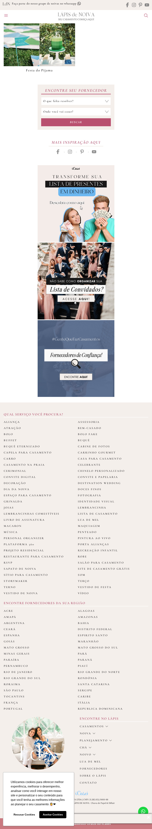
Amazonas (88, 617)
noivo (85, 754)
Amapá (10, 617)
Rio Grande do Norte (99, 672)
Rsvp (8, 562)
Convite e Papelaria (98, 477)
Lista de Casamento (98, 513)
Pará (82, 653)
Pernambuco (16, 666)
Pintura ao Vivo (94, 538)
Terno (10, 587)
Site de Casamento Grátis (104, 568)
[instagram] (134, 5)
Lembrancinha (92, 507)
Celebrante (89, 464)
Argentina (14, 623)
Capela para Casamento (28, 452)
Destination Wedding (99, 483)
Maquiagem (89, 526)
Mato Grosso (16, 647)
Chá (83, 747)
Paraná (85, 659)
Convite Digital (20, 477)
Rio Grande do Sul (22, 678)
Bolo (8, 434)
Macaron (13, 526)
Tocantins (14, 696)
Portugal (13, 708)
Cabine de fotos (94, 446)
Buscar (76, 122)
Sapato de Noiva (20, 568)
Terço (84, 581)
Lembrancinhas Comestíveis (32, 513)
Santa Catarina (94, 684)
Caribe (84, 696)
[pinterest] (140, 5)
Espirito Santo (93, 635)
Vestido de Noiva (21, 593)
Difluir (112, 803)
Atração (12, 428)
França (11, 702)
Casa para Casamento (100, 458)
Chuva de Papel (98, 803)
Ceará (10, 629)
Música (11, 532)
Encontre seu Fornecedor (76, 90)
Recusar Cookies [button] (24, 814)
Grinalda (13, 501)
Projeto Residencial (24, 550)
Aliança (12, 422)
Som (81, 575)
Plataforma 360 (19, 544)
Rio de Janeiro (18, 672)
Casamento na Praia (24, 464)
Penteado (87, 532)
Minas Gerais (17, 653)
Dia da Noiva (17, 489)
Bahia (83, 623)
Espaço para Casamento (28, 495)
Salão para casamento (101, 562)
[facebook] (127, 5)
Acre (8, 610)
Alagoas (86, 610)
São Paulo (14, 690)
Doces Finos (90, 489)
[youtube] (147, 5)
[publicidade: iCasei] (76, 203)
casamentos (92, 726)
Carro (10, 458)
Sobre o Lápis (93, 775)
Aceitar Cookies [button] (53, 814)
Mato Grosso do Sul (98, 647)
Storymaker (16, 581)
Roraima (12, 684)
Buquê (84, 440)
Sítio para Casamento (26, 575)
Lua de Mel (88, 519)
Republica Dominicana (100, 708)
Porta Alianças (93, 544)
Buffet (10, 440)
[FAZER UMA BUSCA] (144, 15)
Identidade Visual (96, 501)
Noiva (85, 733)
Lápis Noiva (76, 14)
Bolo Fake (88, 434)
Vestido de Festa (95, 587)
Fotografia (89, 495)
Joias (9, 507)
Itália (84, 702)
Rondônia (87, 678)
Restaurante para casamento (34, 556)
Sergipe (85, 690)
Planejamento (94, 740)
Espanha (12, 635)
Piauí (83, 666)
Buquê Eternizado (22, 446)
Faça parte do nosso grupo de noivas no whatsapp (44, 3)
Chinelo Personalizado (101, 471)
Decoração (15, 483)
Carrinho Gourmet (97, 452)
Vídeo (83, 593)
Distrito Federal (95, 629)
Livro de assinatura (24, 519)
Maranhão (88, 641)
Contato (88, 782)
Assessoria (89, 422)
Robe (82, 556)
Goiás (9, 641)
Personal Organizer (24, 538)
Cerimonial (15, 471)
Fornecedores (94, 768)
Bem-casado (89, 428)
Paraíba (11, 659)
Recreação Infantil (98, 550)
